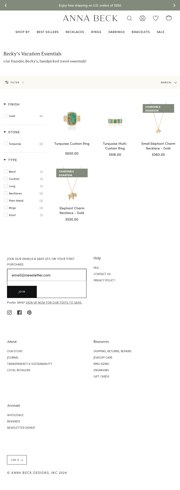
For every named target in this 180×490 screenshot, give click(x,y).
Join (22, 291)
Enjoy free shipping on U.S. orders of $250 (90, 5)
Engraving (101, 370)
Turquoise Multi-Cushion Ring (115, 145)
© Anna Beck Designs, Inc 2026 (37, 472)
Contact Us (102, 274)
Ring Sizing (101, 364)
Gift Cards (101, 376)
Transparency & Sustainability (29, 364)
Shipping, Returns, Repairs (112, 351)
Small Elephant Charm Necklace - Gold (158, 145)
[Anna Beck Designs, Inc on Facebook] (19, 311)
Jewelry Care (103, 357)
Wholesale (15, 415)
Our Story (14, 351)
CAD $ (15, 459)
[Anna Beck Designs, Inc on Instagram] (9, 311)
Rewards (13, 421)
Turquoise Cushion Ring (72, 143)
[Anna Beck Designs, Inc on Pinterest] (29, 311)
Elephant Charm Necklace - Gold (72, 210)
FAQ (96, 267)
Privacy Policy (104, 280)
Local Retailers (18, 370)
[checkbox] (26, 116)
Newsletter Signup (21, 427)
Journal (13, 357)
